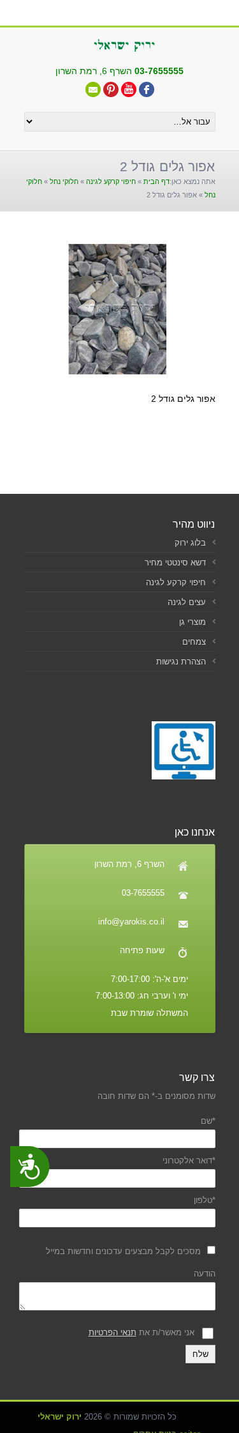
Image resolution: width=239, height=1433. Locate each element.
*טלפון (204, 1200)
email (93, 89)
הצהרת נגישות (181, 661)
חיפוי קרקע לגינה (111, 181)
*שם (208, 1121)
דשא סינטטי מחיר (175, 562)
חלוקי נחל (64, 181)
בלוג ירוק (190, 543)
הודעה (204, 1273)
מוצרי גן (192, 622)
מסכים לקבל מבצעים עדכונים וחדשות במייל (123, 1251)
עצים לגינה (187, 602)
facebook (146, 89)
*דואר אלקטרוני (189, 1160)
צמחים (194, 642)
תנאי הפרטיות (112, 1332)
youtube (128, 89)
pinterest (111, 89)
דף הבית (156, 181)
